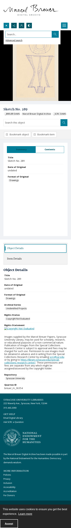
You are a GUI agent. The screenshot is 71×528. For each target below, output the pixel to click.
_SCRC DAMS (60, 113)
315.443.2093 (10, 407)
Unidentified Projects (16, 308)
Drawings (14, 180)
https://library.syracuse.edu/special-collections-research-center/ (32, 361)
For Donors (9, 495)
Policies (7, 474)
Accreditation (10, 491)
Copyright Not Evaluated (18, 318)
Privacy (6, 478)
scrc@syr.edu (57, 357)
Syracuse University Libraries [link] (23, 400)
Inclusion (7, 483)
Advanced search (14, 40)
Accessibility (9, 487)
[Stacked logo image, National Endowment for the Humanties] (22, 437)
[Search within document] (63, 122)
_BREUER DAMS (12, 113)
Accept (9, 523)
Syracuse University (15, 378)
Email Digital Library (13, 417)
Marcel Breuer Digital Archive (37, 113)
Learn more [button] (25, 513)
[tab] (21, 149)
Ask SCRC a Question (13, 422)
